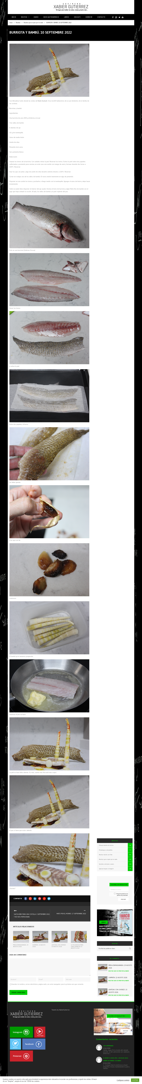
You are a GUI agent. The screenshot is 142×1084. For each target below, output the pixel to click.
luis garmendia (108, 1046)
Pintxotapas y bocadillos (105, 850)
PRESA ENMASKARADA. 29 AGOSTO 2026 (20, 945)
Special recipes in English (106, 868)
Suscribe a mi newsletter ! (119, 884)
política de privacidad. (122, 895)
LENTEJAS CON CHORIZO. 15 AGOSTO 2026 (59, 945)
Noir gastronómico (51, 17)
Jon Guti (77, 17)
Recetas (24, 17)
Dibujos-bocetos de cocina (106, 845)
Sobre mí (89, 17)
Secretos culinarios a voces (106, 864)
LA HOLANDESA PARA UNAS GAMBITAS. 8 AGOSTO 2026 (77, 946)
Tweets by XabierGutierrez (61, 1010)
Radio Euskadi (42, 101)
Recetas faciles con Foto (105, 854)
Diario (36, 17)
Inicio (14, 17)
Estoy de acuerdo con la (122, 894)
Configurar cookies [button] (123, 1080)
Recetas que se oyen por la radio (33, 23)
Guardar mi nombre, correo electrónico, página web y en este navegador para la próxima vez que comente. (48, 984)
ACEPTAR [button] (135, 1080)
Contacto (101, 17)
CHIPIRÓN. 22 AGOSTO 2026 (38, 945)
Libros (66, 17)
